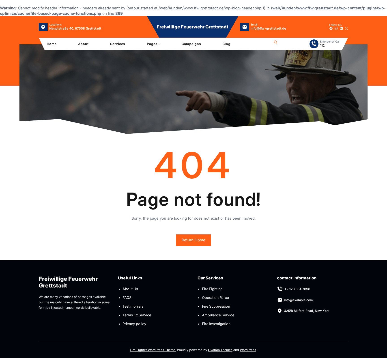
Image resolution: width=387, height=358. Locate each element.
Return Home (193, 240)
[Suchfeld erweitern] (275, 44)
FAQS (127, 297)
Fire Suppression (216, 306)
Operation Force (215, 297)
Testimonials (133, 306)
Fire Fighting (212, 289)
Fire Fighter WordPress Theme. (153, 350)
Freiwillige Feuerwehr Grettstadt (192, 27)
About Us (130, 289)
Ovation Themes (220, 350)
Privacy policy (134, 324)
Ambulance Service (218, 315)
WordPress (248, 350)
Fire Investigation (216, 324)
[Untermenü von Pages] (159, 44)
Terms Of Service (137, 315)
